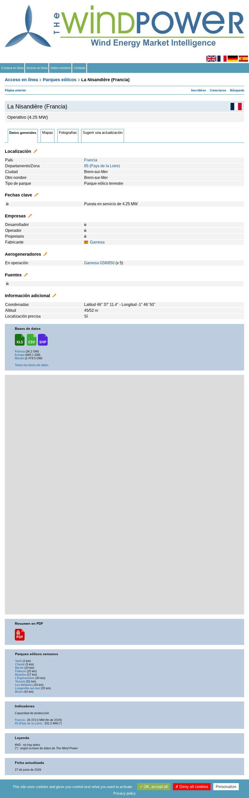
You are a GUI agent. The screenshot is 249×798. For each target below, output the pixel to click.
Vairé (18, 661)
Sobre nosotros (60, 68)
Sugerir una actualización (103, 132)
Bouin (19, 691)
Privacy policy (124, 793)
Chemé (20, 664)
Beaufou (20, 674)
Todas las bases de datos (31, 365)
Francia (90, 160)
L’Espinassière (25, 678)
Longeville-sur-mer (27, 688)
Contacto (79, 68)
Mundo (19, 358)
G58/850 (107, 263)
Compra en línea (12, 68)
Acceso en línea (37, 68)
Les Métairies (24, 685)
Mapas (47, 132)
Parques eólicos (59, 79)
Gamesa (97, 242)
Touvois (20, 681)
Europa (20, 355)
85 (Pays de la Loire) (102, 166)
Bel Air (19, 668)
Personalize (226, 787)
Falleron (20, 671)
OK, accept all (155, 787)
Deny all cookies (193, 787)
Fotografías (68, 132)
